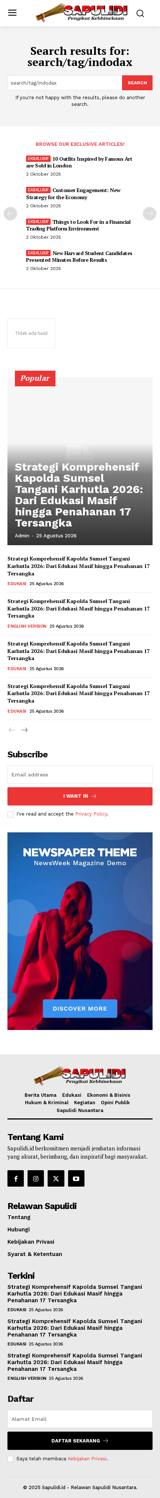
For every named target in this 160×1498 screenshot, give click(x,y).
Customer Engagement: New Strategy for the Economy (73, 193)
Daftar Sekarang (75, 1441)
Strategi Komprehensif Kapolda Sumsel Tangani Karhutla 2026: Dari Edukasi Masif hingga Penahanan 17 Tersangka (79, 494)
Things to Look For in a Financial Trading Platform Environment (78, 225)
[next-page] (149, 213)
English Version (27, 626)
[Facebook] (15, 1178)
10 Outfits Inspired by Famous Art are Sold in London (79, 162)
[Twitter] (56, 1178)
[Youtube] (76, 1178)
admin (22, 535)
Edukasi (16, 583)
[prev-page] (10, 213)
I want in (75, 796)
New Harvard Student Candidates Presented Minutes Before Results (79, 256)
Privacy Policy (91, 814)
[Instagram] (36, 1178)
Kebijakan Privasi (87, 1458)
